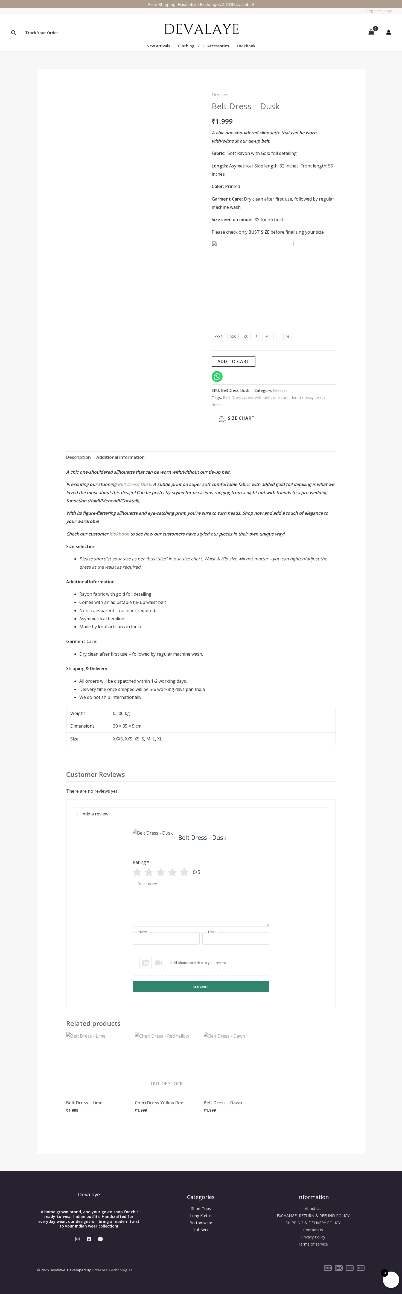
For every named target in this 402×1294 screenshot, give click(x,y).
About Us (313, 1208)
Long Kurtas (201, 1215)
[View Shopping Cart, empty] (371, 32)
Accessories (218, 46)
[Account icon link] (388, 32)
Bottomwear (201, 1222)
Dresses (220, 95)
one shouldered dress (292, 397)
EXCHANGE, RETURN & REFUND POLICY (313, 1215)
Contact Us (313, 1229)
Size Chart (241, 418)
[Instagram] (77, 1239)
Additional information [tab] (120, 457)
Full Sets (201, 1229)
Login (388, 10)
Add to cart (233, 361)
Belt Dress (232, 397)
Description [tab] (78, 457)
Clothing (186, 46)
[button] (14, 33)
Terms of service (313, 1244)
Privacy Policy (313, 1237)
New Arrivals (158, 46)
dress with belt (257, 397)
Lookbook (246, 45)
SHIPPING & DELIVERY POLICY (313, 1222)
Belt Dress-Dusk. (135, 484)
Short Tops (201, 1208)
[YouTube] (100, 1239)
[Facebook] (88, 1239)
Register (373, 10)
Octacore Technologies (112, 1269)
